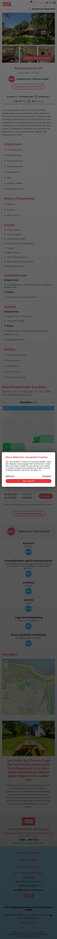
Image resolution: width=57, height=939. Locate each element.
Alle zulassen (28, 481)
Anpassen (46, 476)
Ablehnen (10, 476)
